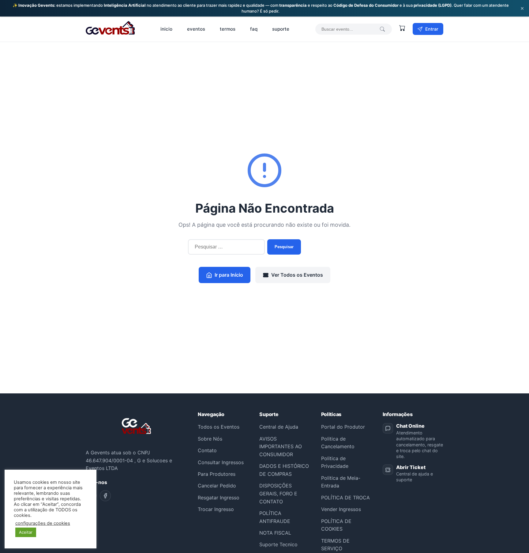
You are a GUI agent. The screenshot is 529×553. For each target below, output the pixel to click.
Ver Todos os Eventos (297, 275)
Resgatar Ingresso (218, 497)
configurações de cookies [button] (42, 523)
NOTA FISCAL (275, 533)
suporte (280, 29)
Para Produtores (216, 474)
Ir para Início (229, 275)
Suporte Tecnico (278, 544)
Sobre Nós (210, 439)
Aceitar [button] (25, 532)
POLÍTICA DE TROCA (345, 497)
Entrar (431, 29)
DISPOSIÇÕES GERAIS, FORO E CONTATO (278, 493)
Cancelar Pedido (217, 486)
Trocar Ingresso (216, 509)
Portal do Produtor (343, 427)
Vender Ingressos (341, 509)
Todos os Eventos (218, 427)
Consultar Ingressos (221, 462)
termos (227, 29)
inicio (166, 29)
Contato (207, 450)
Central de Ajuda (278, 427)
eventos (196, 29)
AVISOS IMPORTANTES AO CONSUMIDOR (280, 446)
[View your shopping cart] (402, 29)
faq (253, 29)
